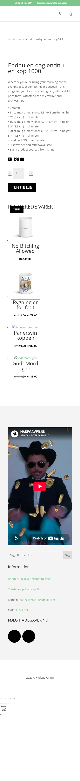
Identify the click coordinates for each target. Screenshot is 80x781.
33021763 (21, 610)
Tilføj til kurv (22, 187)
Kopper (22, 39)
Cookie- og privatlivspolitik (25, 589)
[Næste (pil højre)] (5, 703)
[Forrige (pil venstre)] (1, 703)
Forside (12, 39)
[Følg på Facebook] (14, 636)
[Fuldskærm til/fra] (5, 698)
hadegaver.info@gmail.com (37, 600)
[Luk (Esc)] (13, 698)
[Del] (9, 698)
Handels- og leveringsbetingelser (29, 579)
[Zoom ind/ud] (1, 698)
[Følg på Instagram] (28, 636)
